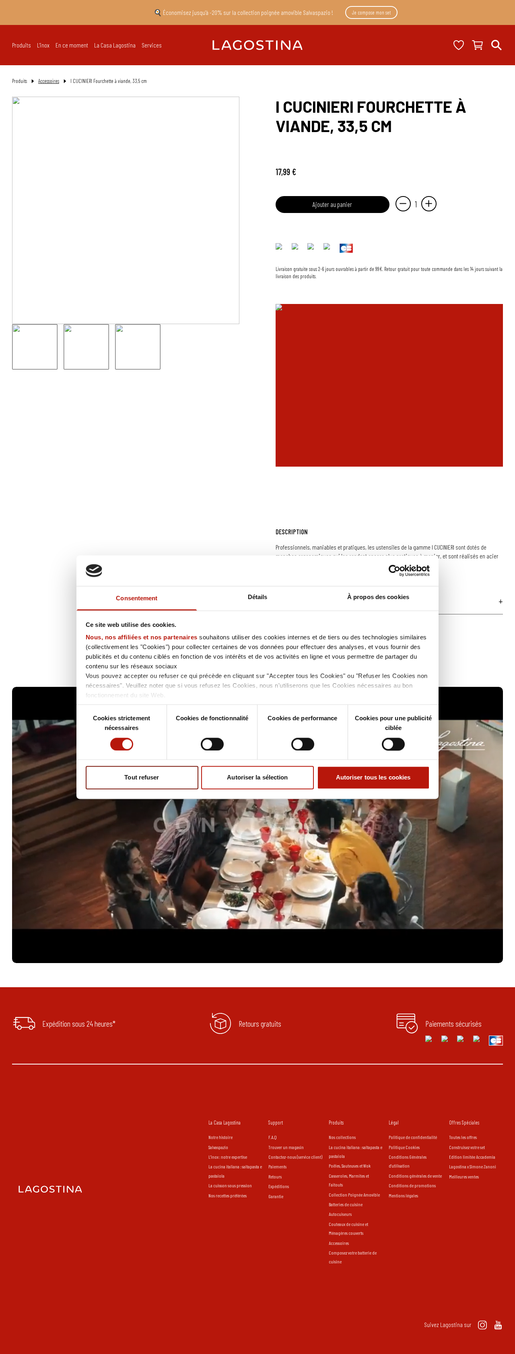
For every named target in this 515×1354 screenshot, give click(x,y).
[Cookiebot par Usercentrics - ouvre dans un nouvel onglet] (394, 570)
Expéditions (278, 1186)
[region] (257, 825)
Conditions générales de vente (415, 1175)
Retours (275, 1176)
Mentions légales (403, 1195)
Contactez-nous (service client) (295, 1157)
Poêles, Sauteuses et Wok (350, 1165)
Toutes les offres (463, 1137)
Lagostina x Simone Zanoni (472, 1166)
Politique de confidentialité (413, 1137)
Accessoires (48, 81)
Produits (336, 1122)
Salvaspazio (218, 1147)
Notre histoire (220, 1137)
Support (275, 1122)
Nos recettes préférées (227, 1195)
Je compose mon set (371, 12)
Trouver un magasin (286, 1147)
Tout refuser (141, 777)
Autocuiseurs (340, 1214)
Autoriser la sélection (257, 777)
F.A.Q (272, 1137)
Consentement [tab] (136, 598)
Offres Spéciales (464, 1122)
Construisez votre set (467, 1147)
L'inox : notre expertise (227, 1157)
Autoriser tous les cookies (373, 777)
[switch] (212, 744)
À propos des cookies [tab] (378, 597)
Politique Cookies (404, 1147)
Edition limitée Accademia (472, 1157)
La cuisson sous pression (230, 1185)
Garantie (275, 1196)
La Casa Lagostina (224, 1122)
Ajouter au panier (332, 204)
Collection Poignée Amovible (355, 1194)
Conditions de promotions (412, 1185)
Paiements (277, 1166)
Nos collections (342, 1137)
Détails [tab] (258, 597)
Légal (394, 1122)
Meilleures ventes (464, 1176)
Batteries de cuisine (346, 1204)
